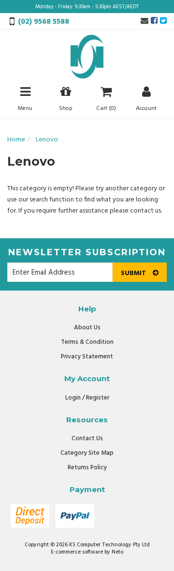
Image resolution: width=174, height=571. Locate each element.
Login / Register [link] (87, 398)
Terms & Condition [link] (87, 342)
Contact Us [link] (87, 438)
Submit (134, 273)
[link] (154, 21)
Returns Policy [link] (87, 468)
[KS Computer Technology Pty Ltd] (87, 56)
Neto (117, 552)
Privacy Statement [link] (87, 357)
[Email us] (144, 21)
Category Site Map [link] (87, 453)
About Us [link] (87, 328)
